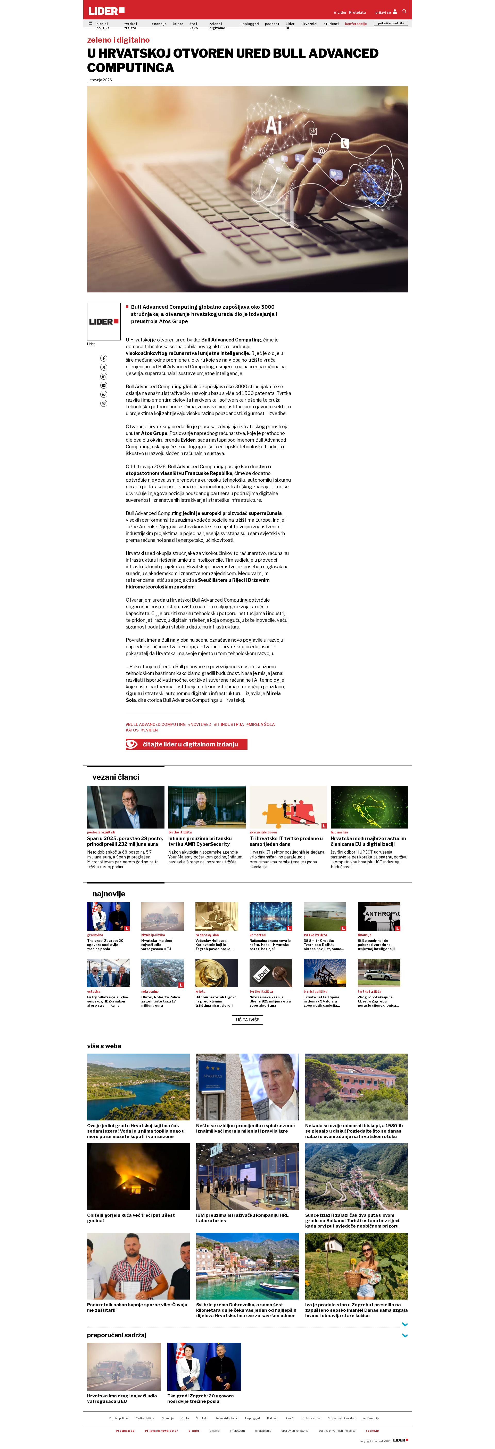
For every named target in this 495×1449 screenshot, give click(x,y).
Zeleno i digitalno (227, 1418)
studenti (331, 24)
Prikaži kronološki (391, 23)
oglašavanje (263, 1430)
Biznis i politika (119, 1418)
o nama (215, 1430)
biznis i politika (103, 26)
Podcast (272, 1418)
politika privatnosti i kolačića (337, 1430)
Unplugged (252, 1418)
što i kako (193, 26)
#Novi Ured (199, 724)
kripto (178, 24)
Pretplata (357, 12)
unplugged (250, 24)
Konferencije (370, 1418)
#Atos (132, 730)
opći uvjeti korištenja (295, 1430)
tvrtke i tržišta (130, 26)
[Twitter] (103, 367)
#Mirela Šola (260, 724)
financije (159, 24)
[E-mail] (103, 385)
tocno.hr (372, 1430)
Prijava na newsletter (161, 1430)
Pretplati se (125, 1430)
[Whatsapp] (103, 394)
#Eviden (149, 730)
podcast (272, 24)
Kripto (185, 1418)
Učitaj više (247, 1019)
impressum (237, 1430)
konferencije (356, 24)
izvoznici (310, 24)
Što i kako (202, 1418)
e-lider (194, 1430)
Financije (167, 1418)
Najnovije (109, 893)
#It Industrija (229, 724)
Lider (91, 344)
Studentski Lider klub (341, 1418)
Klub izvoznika (311, 1418)
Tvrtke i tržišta (145, 1418)
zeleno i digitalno (217, 26)
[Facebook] (103, 358)
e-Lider (340, 12)
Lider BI (290, 26)
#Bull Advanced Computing (156, 724)
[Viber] (103, 403)
